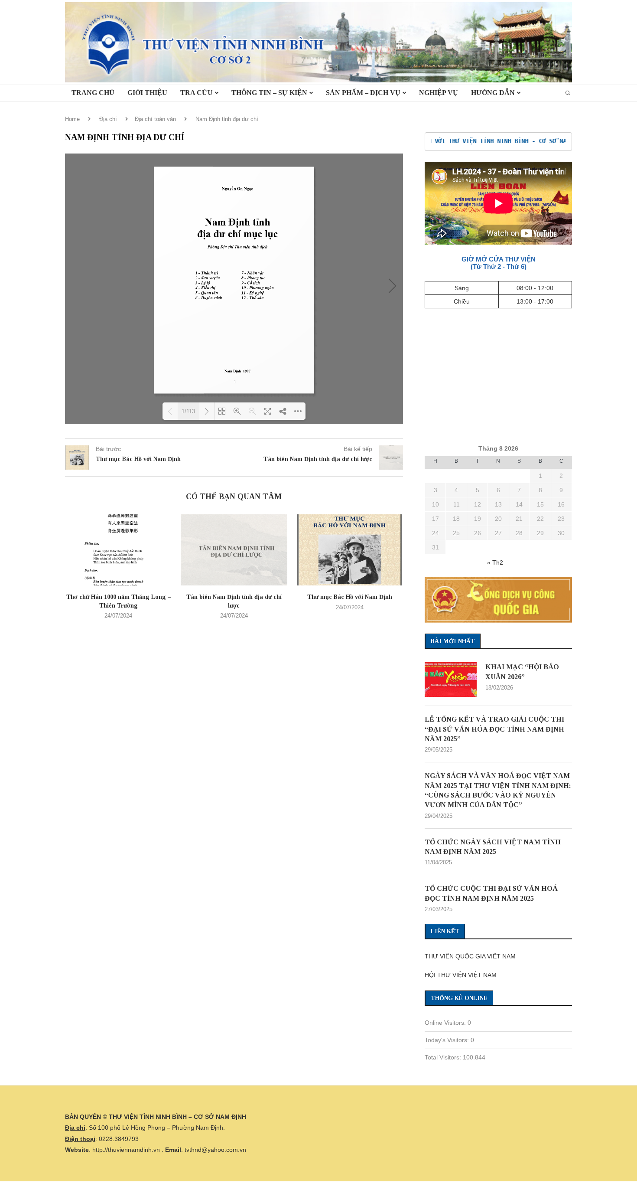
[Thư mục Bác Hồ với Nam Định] (349, 549)
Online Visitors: (446, 1022)
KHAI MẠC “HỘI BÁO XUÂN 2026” (522, 671)
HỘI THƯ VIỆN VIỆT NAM (461, 974)
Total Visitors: (444, 1057)
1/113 (188, 411)
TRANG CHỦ (93, 92)
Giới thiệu (147, 92)
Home (72, 119)
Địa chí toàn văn (155, 119)
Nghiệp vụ (438, 92)
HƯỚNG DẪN (493, 92)
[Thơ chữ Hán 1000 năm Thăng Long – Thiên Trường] (118, 549)
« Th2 (495, 562)
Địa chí (108, 119)
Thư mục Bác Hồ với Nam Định (349, 597)
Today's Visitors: (448, 1039)
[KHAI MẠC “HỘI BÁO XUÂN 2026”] (451, 679)
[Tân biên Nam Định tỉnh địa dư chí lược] (234, 549)
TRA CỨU (196, 92)
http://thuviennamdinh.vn (126, 1149)
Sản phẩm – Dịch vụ (363, 92)
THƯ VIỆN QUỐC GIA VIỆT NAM (470, 956)
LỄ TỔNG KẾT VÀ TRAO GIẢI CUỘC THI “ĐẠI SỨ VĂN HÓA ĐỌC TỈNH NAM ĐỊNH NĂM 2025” (494, 729)
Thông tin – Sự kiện (269, 92)
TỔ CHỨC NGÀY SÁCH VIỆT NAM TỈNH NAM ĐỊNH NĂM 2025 (493, 846)
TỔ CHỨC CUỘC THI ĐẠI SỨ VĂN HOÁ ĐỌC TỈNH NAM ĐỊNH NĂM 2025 (491, 893)
